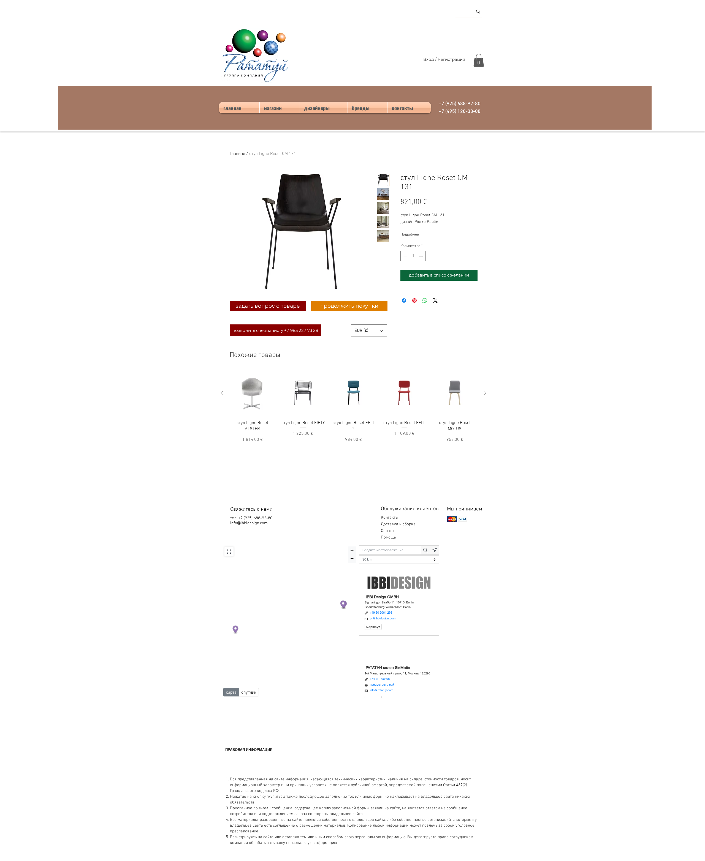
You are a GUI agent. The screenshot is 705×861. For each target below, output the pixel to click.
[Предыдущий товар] (222, 392)
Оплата (388, 530)
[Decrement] (404, 256)
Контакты (389, 517)
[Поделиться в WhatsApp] (425, 300)
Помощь (389, 537)
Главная (237, 154)
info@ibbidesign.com (249, 523)
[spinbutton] (413, 256)
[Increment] (421, 256)
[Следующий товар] (485, 392)
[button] (478, 60)
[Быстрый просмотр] (252, 393)
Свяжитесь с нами (251, 509)
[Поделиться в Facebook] (404, 300)
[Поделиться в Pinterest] (414, 300)
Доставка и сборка (399, 524)
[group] (354, 406)
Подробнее (409, 234)
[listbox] (369, 330)
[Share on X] (435, 300)
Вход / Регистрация (444, 59)
